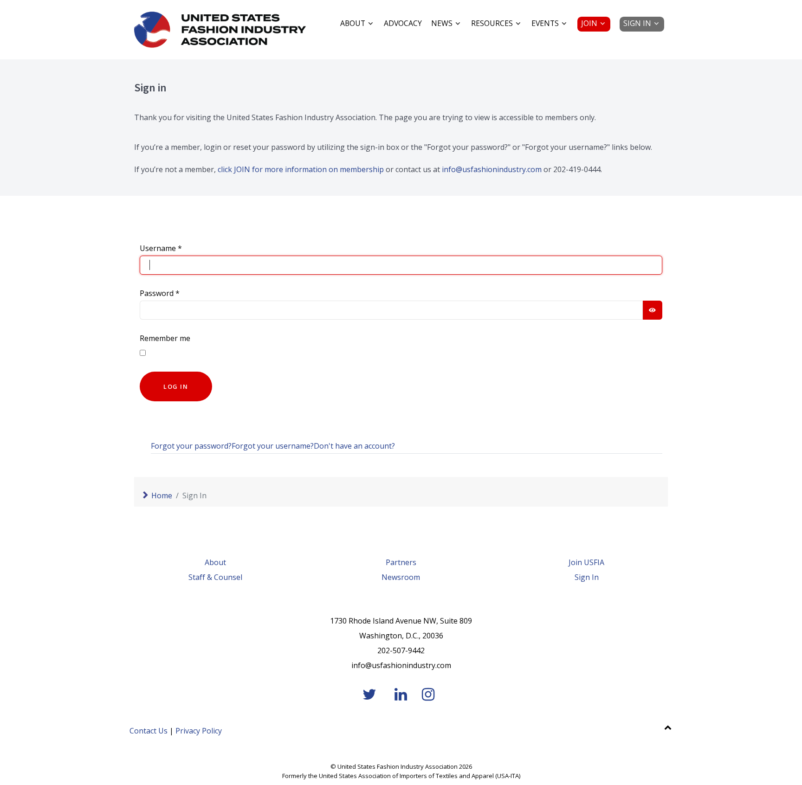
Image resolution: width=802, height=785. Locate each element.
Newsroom (401, 577)
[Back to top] (668, 727)
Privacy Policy (198, 731)
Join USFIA (586, 562)
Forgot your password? (191, 446)
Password (160, 293)
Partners (401, 562)
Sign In (587, 577)
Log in (175, 386)
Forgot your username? (273, 446)
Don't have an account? (354, 446)
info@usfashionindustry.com (492, 169)
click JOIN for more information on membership (301, 169)
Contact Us (148, 731)
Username (161, 248)
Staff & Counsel (215, 577)
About (215, 562)
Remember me (165, 338)
